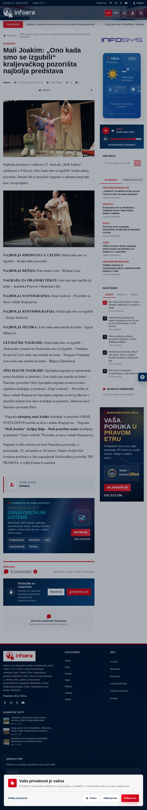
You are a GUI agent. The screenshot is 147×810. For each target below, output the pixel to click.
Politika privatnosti (17, 798)
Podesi (93, 798)
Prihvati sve (130, 798)
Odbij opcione (110, 798)
